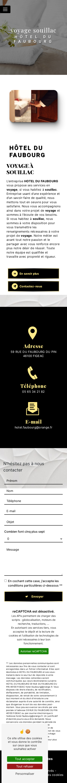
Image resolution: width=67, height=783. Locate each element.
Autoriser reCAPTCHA (33, 651)
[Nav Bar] (5, 9)
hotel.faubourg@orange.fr (33, 427)
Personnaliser (24, 774)
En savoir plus (29, 273)
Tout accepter (25, 759)
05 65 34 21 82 (33, 391)
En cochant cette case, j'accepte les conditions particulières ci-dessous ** (35, 583)
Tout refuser (24, 766)
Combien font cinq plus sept (24, 531)
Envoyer (37, 596)
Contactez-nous (31, 286)
